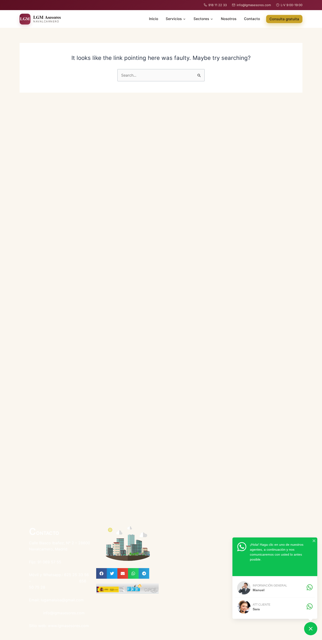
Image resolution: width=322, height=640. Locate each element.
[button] (101, 573)
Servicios (174, 19)
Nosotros (228, 19)
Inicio (153, 19)
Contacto (252, 19)
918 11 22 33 (217, 5)
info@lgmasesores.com (254, 5)
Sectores (201, 19)
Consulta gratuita (284, 19)
